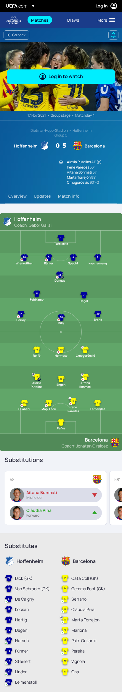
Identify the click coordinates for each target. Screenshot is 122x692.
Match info (69, 196)
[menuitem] (44, 19)
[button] (105, 19)
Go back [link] (18, 34)
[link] (39, 19)
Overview (17, 196)
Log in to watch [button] (66, 76)
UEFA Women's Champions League (14, 20)
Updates (42, 196)
